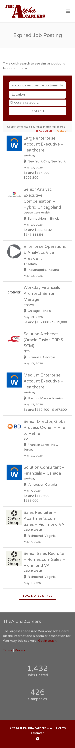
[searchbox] (38, 103)
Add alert (46, 130)
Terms (7, 650)
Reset (63, 130)
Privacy (20, 650)
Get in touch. (47, 641)
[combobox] (37, 103)
